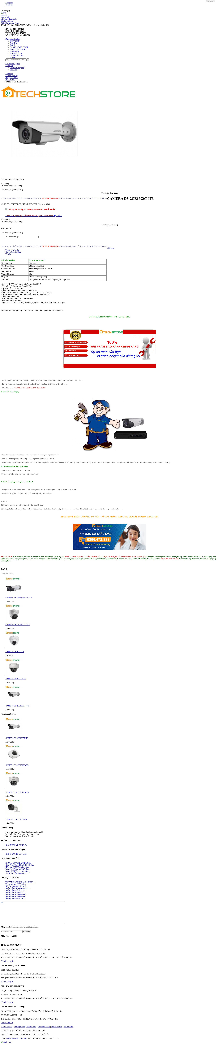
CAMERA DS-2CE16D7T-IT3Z (17, 706)
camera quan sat (6, 1027)
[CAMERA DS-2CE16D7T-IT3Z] (14, 702)
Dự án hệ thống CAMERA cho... (17, 869)
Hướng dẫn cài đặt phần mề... (16, 894)
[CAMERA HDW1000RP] (14, 648)
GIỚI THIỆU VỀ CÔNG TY (16, 845)
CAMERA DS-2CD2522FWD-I (17, 765)
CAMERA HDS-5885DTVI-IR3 (17, 625)
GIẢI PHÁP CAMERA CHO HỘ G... (19, 865)
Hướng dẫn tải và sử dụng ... (15, 890)
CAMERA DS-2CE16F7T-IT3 (16, 738)
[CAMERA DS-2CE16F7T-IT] (14, 815)
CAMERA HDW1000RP (14, 652)
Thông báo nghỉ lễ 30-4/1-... (15, 884)
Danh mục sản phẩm (12, 39)
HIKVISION (15, 41)
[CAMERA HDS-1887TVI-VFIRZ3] (14, 594)
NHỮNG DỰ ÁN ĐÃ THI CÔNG (18, 863)
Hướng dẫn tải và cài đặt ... (15, 898)
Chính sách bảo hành (13, 252)
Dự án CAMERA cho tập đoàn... (17, 871)
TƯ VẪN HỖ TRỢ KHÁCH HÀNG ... (20, 882)
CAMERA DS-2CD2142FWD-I (17, 792)
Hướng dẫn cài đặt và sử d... (15, 892)
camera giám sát (19, 1027)
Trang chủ (9, 3)
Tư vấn (8, 254)
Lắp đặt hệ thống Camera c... (15, 873)
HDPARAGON (16, 53)
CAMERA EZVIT (17, 55)
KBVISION (14, 51)
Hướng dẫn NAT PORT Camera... (17, 888)
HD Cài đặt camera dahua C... (16, 886)
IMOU (12, 45)
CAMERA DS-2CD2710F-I (15, 679)
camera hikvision (44, 1027)
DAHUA (13, 43)
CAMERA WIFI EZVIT (19, 47)
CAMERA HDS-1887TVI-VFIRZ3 (18, 598)
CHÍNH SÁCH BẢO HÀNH (16, 854)
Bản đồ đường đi (7, 961)
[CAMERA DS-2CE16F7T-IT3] (14, 734)
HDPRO (13, 57)
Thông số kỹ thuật (12, 250)
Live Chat (9, 66)
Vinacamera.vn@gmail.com (16, 1038)
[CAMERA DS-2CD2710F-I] (14, 675)
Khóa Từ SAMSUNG (18, 49)
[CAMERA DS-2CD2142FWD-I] (14, 788)
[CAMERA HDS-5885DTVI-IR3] (14, 621)
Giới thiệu (9, 5)
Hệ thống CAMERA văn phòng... (17, 867)
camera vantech (56, 1027)
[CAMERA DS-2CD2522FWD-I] (14, 761)
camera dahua (31, 1027)
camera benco (68, 1027)
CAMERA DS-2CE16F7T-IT (16, 819)
